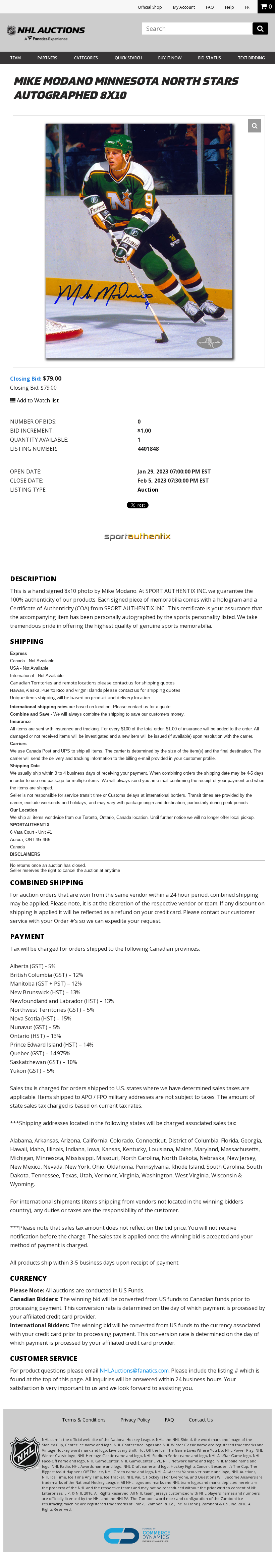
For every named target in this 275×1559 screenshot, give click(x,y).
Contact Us (201, 1419)
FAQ (210, 7)
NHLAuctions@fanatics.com (134, 1370)
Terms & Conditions (84, 1419)
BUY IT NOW (169, 58)
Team (15, 58)
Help (229, 7)
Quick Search (128, 58)
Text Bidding (251, 58)
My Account (184, 7)
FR (247, 7)
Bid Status (209, 58)
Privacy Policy (135, 1419)
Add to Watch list (37, 400)
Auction (148, 489)
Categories (86, 58)
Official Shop (150, 7)
